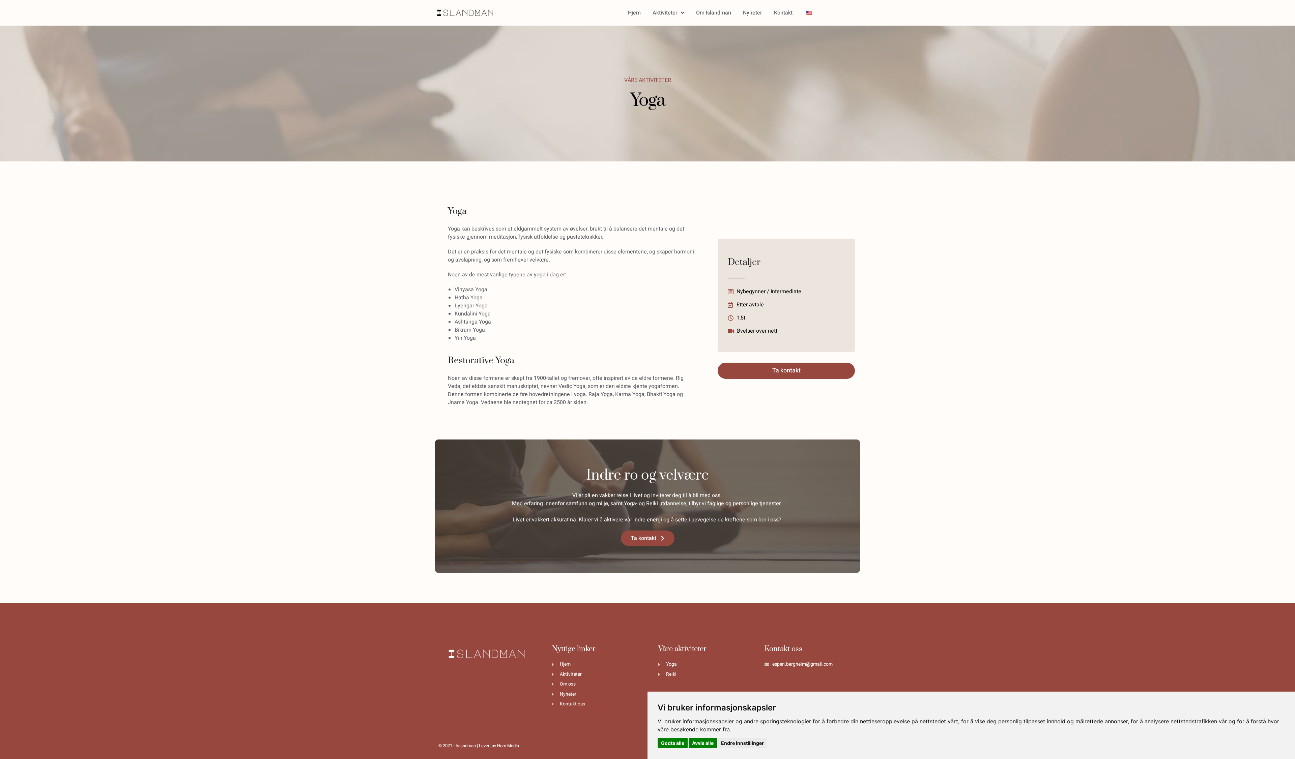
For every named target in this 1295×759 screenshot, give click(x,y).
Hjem (634, 13)
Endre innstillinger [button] (742, 743)
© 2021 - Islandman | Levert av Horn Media (478, 745)
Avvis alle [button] (703, 743)
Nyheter (752, 13)
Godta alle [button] (672, 743)
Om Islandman (713, 13)
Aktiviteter (665, 13)
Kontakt (783, 13)
